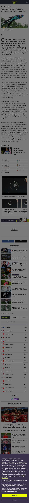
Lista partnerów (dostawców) (9, 491)
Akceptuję (14, 495)
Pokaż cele (14, 500)
